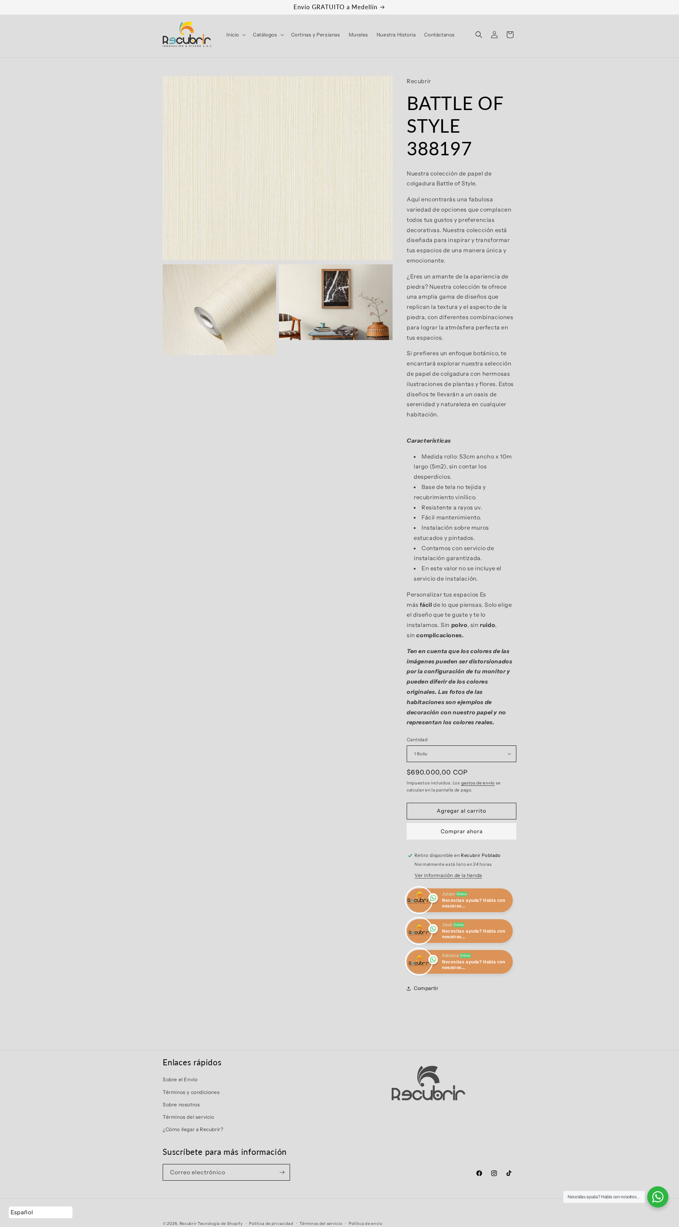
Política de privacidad (271, 1223)
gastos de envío (478, 782)
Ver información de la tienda (448, 875)
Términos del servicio (188, 1117)
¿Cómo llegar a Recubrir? (193, 1130)
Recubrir (188, 1223)
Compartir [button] (426, 988)
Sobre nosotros (181, 1104)
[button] (235, 34)
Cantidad (417, 739)
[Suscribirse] (282, 1172)
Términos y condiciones (191, 1092)
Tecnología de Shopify (220, 1223)
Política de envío (365, 1223)
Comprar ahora (462, 831)
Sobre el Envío (180, 1080)
